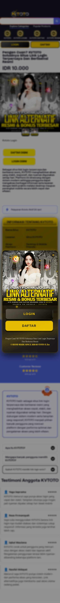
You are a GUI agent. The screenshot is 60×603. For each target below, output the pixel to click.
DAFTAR (29, 325)
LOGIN (29, 314)
